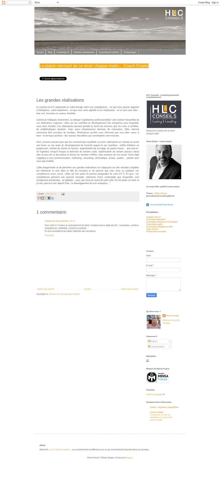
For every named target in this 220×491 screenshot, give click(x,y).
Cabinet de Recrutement (57, 221)
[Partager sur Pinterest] (52, 198)
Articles (153, 341)
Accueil (40, 52)
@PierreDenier (160, 193)
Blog (50, 52)
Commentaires (157, 347)
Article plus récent (45, 289)
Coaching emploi (154, 224)
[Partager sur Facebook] (49, 198)
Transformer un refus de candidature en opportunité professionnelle (161, 417)
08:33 (72, 221)
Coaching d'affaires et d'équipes (162, 222)
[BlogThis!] (42, 198)
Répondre (49, 235)
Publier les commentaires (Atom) (64, 294)
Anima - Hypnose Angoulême (164, 407)
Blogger (129, 457)
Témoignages (129, 52)
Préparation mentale (156, 231)
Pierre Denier (172, 316)
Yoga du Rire (152, 229)
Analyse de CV (153, 217)
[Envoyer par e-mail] (39, 198)
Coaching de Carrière (109, 52)
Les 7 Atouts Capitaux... (61, 449)
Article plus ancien (129, 289)
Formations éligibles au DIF (159, 226)
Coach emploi (156, 412)
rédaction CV (51, 194)
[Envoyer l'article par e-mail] (62, 194)
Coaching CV (63, 52)
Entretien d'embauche (84, 52)
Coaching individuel (155, 219)
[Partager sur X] (46, 198)
